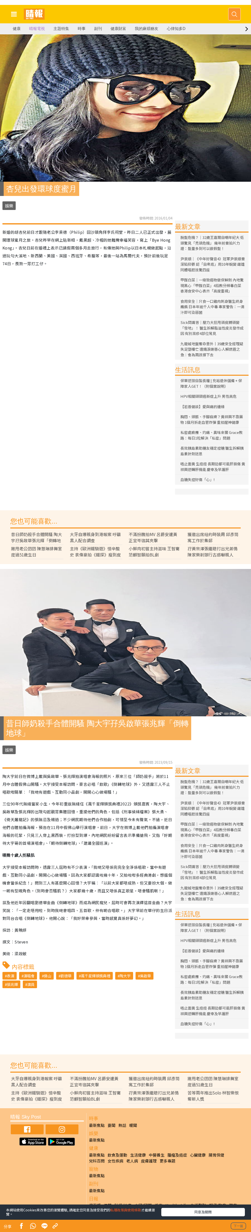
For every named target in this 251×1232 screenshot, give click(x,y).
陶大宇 (125, 975)
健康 (17, 29)
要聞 (111, 1125)
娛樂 (9, 206)
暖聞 (133, 1125)
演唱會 (29, 975)
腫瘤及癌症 (177, 1155)
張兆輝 (12, 984)
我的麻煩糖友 (146, 29)
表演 (10, 975)
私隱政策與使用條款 (125, 1209)
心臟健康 (198, 1155)
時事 (82, 29)
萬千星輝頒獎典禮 (95, 975)
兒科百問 (97, 1161)
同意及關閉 (203, 1211)
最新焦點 (97, 1125)
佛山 (47, 975)
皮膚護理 (149, 1161)
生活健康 (138, 1155)
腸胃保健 (216, 1155)
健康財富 (118, 29)
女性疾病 (115, 1161)
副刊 (98, 29)
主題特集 (61, 29)
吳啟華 (145, 975)
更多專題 (167, 1161)
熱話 (122, 1125)
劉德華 (66, 975)
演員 (31, 984)
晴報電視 (37, 29)
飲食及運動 (117, 1155)
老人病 (132, 1161)
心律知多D (176, 29)
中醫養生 (156, 1155)
